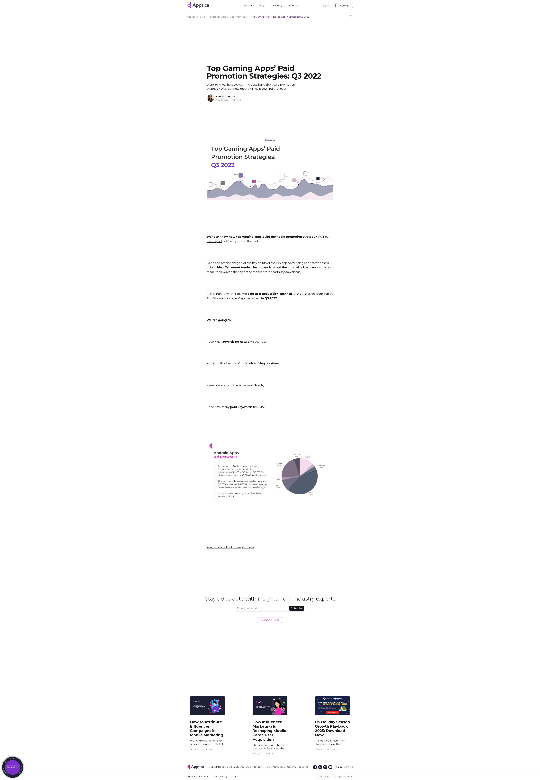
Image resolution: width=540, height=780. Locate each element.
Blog (262, 5)
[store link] (12, 767)
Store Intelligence (255, 767)
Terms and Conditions (197, 776)
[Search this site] (350, 16)
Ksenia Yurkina (225, 96)
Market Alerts (272, 767)
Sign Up (344, 5)
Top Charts (303, 767)
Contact (293, 5)
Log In (325, 5)
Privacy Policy (220, 776)
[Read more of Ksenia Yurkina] (211, 98)
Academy (277, 5)
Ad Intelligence (237, 767)
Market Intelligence (218, 767)
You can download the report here (230, 547)
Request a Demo (270, 620)
